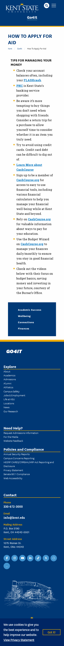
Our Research (11, 411)
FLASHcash (32, 80)
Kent (10, 48)
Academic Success (29, 309)
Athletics (8, 387)
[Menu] (54, 6)
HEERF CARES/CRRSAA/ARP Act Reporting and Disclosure (29, 464)
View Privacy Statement (19, 639)
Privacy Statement (13, 470)
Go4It (32, 17)
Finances (23, 328)
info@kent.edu (14, 517)
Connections (26, 322)
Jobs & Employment (14, 395)
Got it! (51, 632)
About (7, 371)
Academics (9, 375)
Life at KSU (9, 399)
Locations (9, 403)
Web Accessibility (13, 478)
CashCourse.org (27, 180)
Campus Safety (12, 391)
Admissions (10, 379)
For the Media (11, 437)
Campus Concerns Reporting (19, 458)
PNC (19, 86)
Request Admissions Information (21, 433)
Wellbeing (24, 315)
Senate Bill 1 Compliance (17, 474)
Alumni (7, 383)
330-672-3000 (13, 506)
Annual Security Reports (17, 454)
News (6, 407)
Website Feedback (13, 441)
